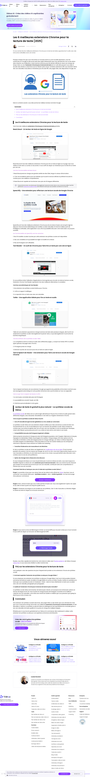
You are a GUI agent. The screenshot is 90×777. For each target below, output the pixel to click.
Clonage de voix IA (56, 738)
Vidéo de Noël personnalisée (38, 746)
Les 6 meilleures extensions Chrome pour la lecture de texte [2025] (45, 31)
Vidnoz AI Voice (35, 706)
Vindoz (61, 472)
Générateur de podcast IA (57, 765)
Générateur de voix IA (56, 741)
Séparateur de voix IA (56, 747)
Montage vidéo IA (35, 744)
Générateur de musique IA (57, 749)
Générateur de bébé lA (57, 736)
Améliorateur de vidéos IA (57, 704)
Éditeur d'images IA (56, 730)
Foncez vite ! (63, 1)
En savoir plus (35, 773)
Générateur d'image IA (57, 763)
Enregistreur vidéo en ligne (57, 720)
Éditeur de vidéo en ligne (57, 722)
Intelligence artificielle (23, 31)
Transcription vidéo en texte (58, 760)
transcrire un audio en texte (30, 186)
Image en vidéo (55, 728)
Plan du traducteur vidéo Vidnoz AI (40, 717)
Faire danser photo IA (56, 706)
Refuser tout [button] (77, 773)
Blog (70, 698)
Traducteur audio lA (56, 752)
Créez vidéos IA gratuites (9, 704)
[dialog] (45, 774)
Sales (70, 703)
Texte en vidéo (55, 701)
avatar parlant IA (59, 561)
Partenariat (82, 701)
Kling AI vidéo (54, 755)
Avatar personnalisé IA (36, 741)
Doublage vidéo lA (55, 709)
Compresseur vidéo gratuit (58, 714)
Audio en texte (55, 712)
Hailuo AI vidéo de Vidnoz (57, 768)
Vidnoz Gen (18, 5)
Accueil (14, 31)
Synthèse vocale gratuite (57, 744)
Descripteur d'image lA (56, 757)
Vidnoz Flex (16, 563)
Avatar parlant (55, 698)
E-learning (71, 714)
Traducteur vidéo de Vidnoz (38, 709)
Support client (72, 711)
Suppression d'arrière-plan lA (58, 725)
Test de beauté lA (55, 733)
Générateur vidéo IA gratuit (38, 738)
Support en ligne (84, 717)
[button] (31, 775)
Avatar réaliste (34, 727)
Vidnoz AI (11, 5)
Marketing (71, 706)
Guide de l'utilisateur (85, 714)
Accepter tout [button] (64, 773)
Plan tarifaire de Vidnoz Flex (38, 722)
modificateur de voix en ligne (53, 449)
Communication (73, 709)
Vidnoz (3, 5)
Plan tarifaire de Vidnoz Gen (38, 720)
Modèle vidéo (34, 733)
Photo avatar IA (35, 730)
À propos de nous (84, 698)
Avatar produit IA (35, 736)
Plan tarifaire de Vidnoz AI (37, 714)
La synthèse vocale (18, 414)
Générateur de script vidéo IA (58, 717)
